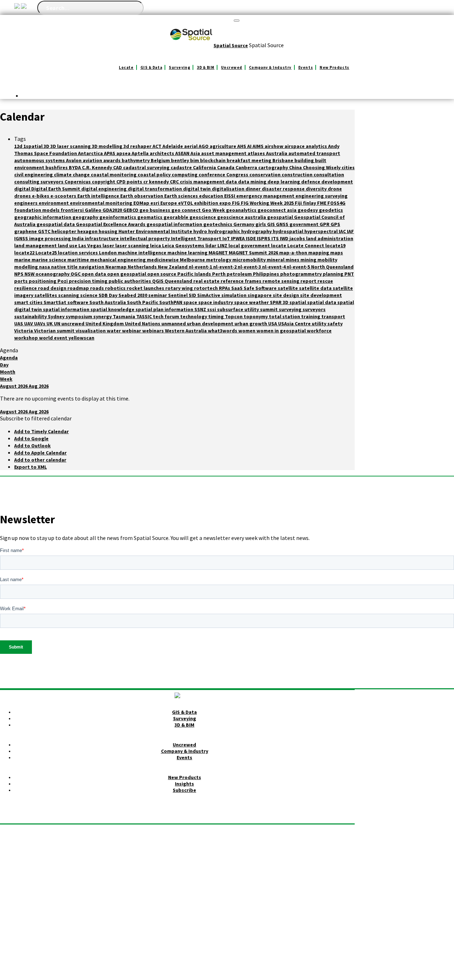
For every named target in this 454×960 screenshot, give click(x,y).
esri (155, 203)
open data (94, 274)
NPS (19, 274)
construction (298, 174)
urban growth (251, 323)
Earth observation (142, 196)
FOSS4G (336, 203)
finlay (310, 203)
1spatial (33, 146)
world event (53, 338)
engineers (26, 203)
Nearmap (116, 267)
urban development (210, 323)
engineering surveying (321, 196)
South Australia (108, 302)
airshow (274, 146)
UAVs (40, 323)
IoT (226, 238)
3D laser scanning (71, 146)
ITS (275, 238)
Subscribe (184, 790)
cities (348, 167)
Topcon (234, 316)
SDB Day (108, 295)
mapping (319, 252)
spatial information (66, 309)
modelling (26, 267)
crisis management (203, 181)
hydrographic (224, 231)
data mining (252, 181)
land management (36, 245)
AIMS (259, 146)
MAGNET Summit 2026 (254, 252)
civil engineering (34, 174)
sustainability (31, 316)
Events (305, 67)
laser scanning (132, 245)
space (190, 302)
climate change (72, 174)
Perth (219, 274)
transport (333, 316)
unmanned (174, 323)
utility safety (327, 323)
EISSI (230, 196)
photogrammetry (301, 274)
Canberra (247, 167)
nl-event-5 (299, 267)
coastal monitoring (114, 174)
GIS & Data (151, 67)
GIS (271, 224)
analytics (317, 146)
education (211, 196)
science (89, 295)
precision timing (89, 281)
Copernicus (78, 181)
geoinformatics (118, 217)
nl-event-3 (250, 267)
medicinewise (163, 259)
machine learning (188, 252)
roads (97, 288)
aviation (93, 160)
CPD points (129, 181)
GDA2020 (113, 210)
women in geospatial (281, 330)
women (247, 330)
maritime (78, 259)
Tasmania (124, 316)
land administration (329, 238)
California (205, 167)
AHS (242, 146)
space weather (252, 302)
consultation (329, 174)
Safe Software (261, 288)
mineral (276, 259)
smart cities (29, 302)
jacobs (297, 238)
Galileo (94, 210)
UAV (29, 323)
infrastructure (102, 238)
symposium (79, 316)
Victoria (24, 330)
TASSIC (144, 316)
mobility (327, 259)
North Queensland (332, 267)
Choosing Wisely (322, 167)
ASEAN (182, 153)
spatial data (322, 302)
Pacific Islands (194, 274)
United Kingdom (105, 323)
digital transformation (155, 189)
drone (335, 189)
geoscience (203, 217)
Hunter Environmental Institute (155, 231)
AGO (204, 146)
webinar (132, 330)
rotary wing (179, 288)
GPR (325, 224)
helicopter (64, 231)
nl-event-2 (225, 267)
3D (47, 146)
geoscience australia (242, 217)
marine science (49, 259)
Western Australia (186, 330)
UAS (19, 323)
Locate (126, 67)
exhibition (206, 203)
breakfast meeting (249, 160)
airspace (295, 146)
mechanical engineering (118, 259)
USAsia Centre (295, 323)
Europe (169, 203)
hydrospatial (288, 231)
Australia (277, 153)
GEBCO (131, 210)
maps (336, 252)
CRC (175, 181)
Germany (244, 224)
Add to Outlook (32, 445)
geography (85, 217)
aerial (191, 146)
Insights (184, 783)
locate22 (24, 252)
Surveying (179, 67)
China (296, 167)
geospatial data (56, 224)
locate (279, 245)
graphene (26, 231)
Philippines (266, 274)
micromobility (249, 259)
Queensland (179, 281)
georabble (176, 217)
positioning (43, 281)
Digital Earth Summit (56, 189)
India (78, 238)
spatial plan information (164, 309)
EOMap (141, 203)
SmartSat (55, 302)
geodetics (331, 210)
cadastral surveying (147, 167)
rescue (325, 281)
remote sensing (281, 281)
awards (112, 160)
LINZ (222, 245)
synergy (103, 316)
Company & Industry (270, 67)
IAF (350, 231)
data (232, 181)
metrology (219, 259)
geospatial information (174, 224)
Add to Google (31, 438)
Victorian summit (55, 330)
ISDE (251, 238)
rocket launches (146, 288)
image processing (50, 238)
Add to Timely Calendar (41, 431)
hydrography (257, 231)
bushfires (57, 167)
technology (194, 316)
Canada (226, 167)
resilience (26, 288)
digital (22, 189)
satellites (46, 295)
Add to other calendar (40, 460)
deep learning (284, 181)
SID (193, 295)
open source (162, 274)
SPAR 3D (279, 302)
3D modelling (107, 146)
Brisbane (283, 160)
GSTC (44, 231)
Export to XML (30, 467)
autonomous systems (40, 160)
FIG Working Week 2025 (268, 203)
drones (23, 196)
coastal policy (155, 174)
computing (185, 174)
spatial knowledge (112, 309)
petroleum (240, 274)
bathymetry (136, 160)
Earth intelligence (98, 196)
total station (285, 316)
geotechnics (218, 224)
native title (65, 267)
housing (108, 231)
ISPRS (264, 238)
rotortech (206, 288)
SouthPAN (171, 302)
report (308, 281)
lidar (211, 245)
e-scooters (63, 196)
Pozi (63, 281)
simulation (234, 295)
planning (333, 274)
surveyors (314, 309)
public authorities (130, 281)
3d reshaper (138, 146)
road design (52, 288)
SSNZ (200, 309)
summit (269, 309)
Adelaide (173, 146)
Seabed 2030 (133, 295)
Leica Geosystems (183, 245)
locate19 (335, 245)
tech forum (166, 316)
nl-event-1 (201, 267)
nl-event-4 (274, 267)
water (114, 330)
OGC (76, 274)
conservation (265, 174)
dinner (253, 189)
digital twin (197, 189)
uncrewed (73, 323)
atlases (257, 153)
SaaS (237, 288)
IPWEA (238, 238)
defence (311, 181)
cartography (273, 167)
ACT (157, 146)
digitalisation (228, 189)
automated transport (314, 153)
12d (18, 146)
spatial (298, 302)
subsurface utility (238, 309)
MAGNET (219, 252)
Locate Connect (306, 245)
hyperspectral (321, 231)
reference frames (241, 281)
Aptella (141, 153)
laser (109, 245)
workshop (26, 338)
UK (50, 323)
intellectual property (145, 238)
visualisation (91, 330)
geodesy (308, 210)
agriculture (223, 146)
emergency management (265, 196)
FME (322, 203)
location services (78, 252)
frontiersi (73, 210)
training (311, 316)
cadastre (182, 167)
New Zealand (173, 267)
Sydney (57, 316)
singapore (260, 295)
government (304, 224)
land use (68, 245)
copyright (104, 181)
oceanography (53, 274)
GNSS (282, 224)
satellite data (316, 288)
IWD (284, 238)
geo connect (186, 210)
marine (23, 259)
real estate (207, 281)
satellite (288, 288)
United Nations (143, 323)
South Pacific (143, 302)
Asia (195, 153)
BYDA (75, 167)
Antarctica (91, 153)
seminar (158, 295)
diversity (317, 189)
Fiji (299, 203)
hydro (200, 231)
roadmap (78, 288)
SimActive (209, 295)
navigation (92, 267)
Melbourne (193, 259)
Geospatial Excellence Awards (111, 224)
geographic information (43, 217)
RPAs (225, 288)
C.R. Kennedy (97, 167)
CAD (118, 167)
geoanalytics (242, 210)
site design (286, 295)
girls (261, 224)
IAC (343, 231)
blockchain (213, 160)
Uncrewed (231, 67)
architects (162, 153)
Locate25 (46, 252)
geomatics (150, 217)
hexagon (88, 231)
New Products (334, 67)
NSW (29, 274)
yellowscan (81, 338)
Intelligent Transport (196, 238)
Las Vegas (90, 245)
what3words (223, 330)
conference (212, 174)
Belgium (161, 160)
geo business (155, 210)
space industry (216, 302)
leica (156, 245)
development (337, 181)
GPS (335, 224)
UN (57, 323)
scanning (69, 295)
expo (225, 203)
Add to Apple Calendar (40, 452)
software (78, 302)
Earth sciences (181, 196)
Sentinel (178, 295)
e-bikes (41, 196)
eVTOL (186, 203)
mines (293, 259)
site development (321, 295)
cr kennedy (156, 181)
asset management (224, 153)
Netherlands (143, 267)
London (108, 252)
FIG (236, 203)
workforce (319, 330)
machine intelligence (142, 252)
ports (21, 281)
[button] (36, 418)
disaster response (284, 189)
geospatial (280, 217)
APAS (110, 153)
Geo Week (214, 210)
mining (308, 259)
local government (249, 245)
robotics (116, 288)
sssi (212, 309)
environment (54, 203)
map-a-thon (293, 252)
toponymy (256, 316)
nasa (45, 267)
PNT (349, 274)
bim (195, 160)
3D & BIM (205, 67)
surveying (291, 309)
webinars (153, 330)
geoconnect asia (278, 210)
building (304, 160)
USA (273, 323)
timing (216, 316)
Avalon (74, 160)
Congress (237, 174)
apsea (124, 153)
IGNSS (21, 238)
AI (250, 146)
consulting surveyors (39, 181)
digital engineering (104, 189)
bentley (180, 160)
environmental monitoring (101, 203)
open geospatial (127, 274)
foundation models (37, 210)
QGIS (158, 281)
